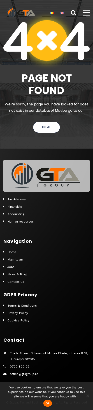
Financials (14, 206)
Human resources (20, 221)
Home (46, 127)
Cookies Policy (18, 320)
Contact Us (15, 281)
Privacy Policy (17, 313)
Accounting (15, 214)
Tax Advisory (16, 199)
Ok (48, 403)
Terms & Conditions (22, 305)
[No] (87, 396)
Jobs (10, 267)
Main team (15, 259)
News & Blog (16, 274)
